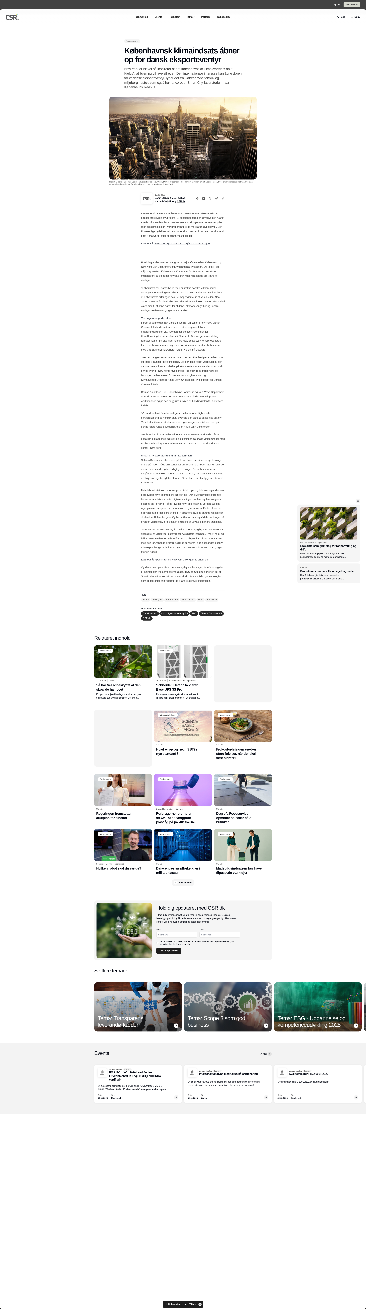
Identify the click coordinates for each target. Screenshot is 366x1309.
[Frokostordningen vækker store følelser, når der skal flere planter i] (243, 735)
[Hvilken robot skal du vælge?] (123, 850)
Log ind (336, 4)
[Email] (216, 198)
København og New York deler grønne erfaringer (182, 559)
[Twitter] (210, 198)
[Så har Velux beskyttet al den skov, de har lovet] (123, 672)
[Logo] (12, 17)
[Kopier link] (223, 198)
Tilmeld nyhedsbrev (168, 951)
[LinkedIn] (203, 198)
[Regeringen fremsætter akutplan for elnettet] (123, 797)
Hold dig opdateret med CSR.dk (181, 1304)
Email (201, 929)
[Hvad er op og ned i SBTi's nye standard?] (183, 733)
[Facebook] (197, 198)
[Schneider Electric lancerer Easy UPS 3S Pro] (183, 672)
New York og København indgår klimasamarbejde (182, 243)
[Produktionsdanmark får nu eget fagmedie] (328, 573)
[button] (358, 501)
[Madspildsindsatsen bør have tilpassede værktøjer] (243, 852)
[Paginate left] (96, 1006)
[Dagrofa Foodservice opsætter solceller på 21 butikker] (243, 799)
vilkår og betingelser (218, 941)
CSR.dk (181, 201)
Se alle (263, 1053)
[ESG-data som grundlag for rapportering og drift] (328, 533)
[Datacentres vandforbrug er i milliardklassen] (183, 852)
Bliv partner (351, 4)
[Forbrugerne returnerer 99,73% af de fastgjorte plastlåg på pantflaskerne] (183, 799)
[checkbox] (157, 943)
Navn (158, 929)
